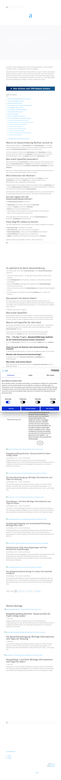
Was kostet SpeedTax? (13, 114)
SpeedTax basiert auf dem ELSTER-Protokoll (19, 138)
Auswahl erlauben (30, 408)
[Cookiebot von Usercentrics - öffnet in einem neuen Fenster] (52, 370)
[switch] (23, 402)
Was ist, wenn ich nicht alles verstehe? (18, 128)
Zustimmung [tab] (10, 375)
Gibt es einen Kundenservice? (16, 134)
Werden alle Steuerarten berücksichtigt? (18, 124)
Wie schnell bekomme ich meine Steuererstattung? (20, 132)
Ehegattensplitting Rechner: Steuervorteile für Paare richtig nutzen (28, 454)
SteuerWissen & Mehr (35, 698)
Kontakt (8, 701)
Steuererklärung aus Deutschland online (17, 698)
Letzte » (38, 591)
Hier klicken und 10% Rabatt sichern (31, 88)
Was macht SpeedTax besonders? (16, 101)
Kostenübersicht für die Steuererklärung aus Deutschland (21, 699)
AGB (7, 703)
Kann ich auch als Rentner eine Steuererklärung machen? (22, 122)
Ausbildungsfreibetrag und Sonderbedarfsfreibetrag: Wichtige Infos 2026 (28, 524)
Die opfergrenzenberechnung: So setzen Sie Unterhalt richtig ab (29, 572)
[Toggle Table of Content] (7, 97)
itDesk (37, 772)
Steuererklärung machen (45, 699)
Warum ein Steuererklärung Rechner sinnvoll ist (19, 99)
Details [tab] (30, 375)
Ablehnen (11, 408)
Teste (40, 443)
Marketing (11, 458)
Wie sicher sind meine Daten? (16, 126)
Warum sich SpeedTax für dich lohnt (16, 116)
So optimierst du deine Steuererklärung (17, 109)
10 (27, 591)
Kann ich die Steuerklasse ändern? (17, 130)
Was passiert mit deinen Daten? (15, 111)
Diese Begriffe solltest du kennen (16, 107)
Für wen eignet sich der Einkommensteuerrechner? (20, 105)
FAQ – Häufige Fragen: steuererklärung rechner (20, 118)
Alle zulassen (50, 408)
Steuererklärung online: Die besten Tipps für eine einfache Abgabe (30, 701)
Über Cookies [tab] (50, 375)
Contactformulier (10, 751)
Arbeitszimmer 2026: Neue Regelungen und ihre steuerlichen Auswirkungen (26, 548)
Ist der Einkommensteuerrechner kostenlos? (19, 120)
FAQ (50, 701)
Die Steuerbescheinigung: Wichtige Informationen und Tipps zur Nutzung (29, 478)
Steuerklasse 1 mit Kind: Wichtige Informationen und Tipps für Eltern (28, 502)
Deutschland (26, 458)
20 (30, 591)
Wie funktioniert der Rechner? (15, 103)
